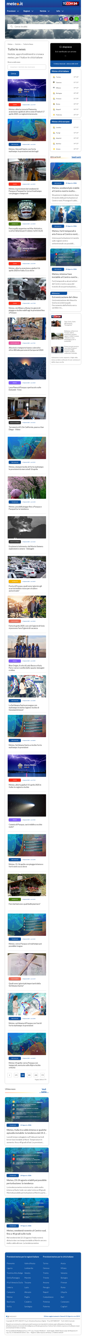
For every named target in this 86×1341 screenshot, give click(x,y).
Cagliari (64, 1306)
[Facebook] (61, 19)
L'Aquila (64, 1292)
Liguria (9, 1268)
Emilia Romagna (13, 1278)
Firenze (64, 1282)
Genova (46, 1268)
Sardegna (28, 1306)
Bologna (64, 1278)
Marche (27, 1278)
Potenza (46, 1302)
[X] (71, 19)
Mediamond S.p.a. (22, 1331)
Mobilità (15, 581)
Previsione (14, 144)
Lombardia (28, 1268)
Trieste (46, 1278)
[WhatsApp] (76, 19)
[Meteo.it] (14, 4)
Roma (63, 1287)
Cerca (13, 74)
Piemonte (11, 1263)
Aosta (63, 1263)
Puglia (27, 1297)
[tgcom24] (70, 3)
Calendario (15, 621)
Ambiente (15, 224)
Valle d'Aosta (29, 1263)
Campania (11, 1292)
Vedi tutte (43, 1090)
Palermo (46, 1306)
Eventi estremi (15, 422)
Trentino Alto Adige (15, 1273)
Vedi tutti (76, 157)
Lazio (26, 1287)
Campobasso (48, 1297)
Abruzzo (27, 1292)
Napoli (46, 1292)
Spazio (15, 383)
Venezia (64, 1273)
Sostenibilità (14, 343)
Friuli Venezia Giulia (15, 1282)
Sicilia (9, 1306)
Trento (46, 1273)
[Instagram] (66, 19)
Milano (63, 1268)
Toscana (27, 1282)
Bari (62, 1297)
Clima (15, 104)
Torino (45, 1263)
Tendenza (15, 502)
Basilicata (11, 1302)
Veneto (27, 1273)
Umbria (10, 1287)
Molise (9, 1297)
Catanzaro (65, 1302)
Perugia (46, 1287)
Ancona (46, 1282)
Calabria (27, 1302)
